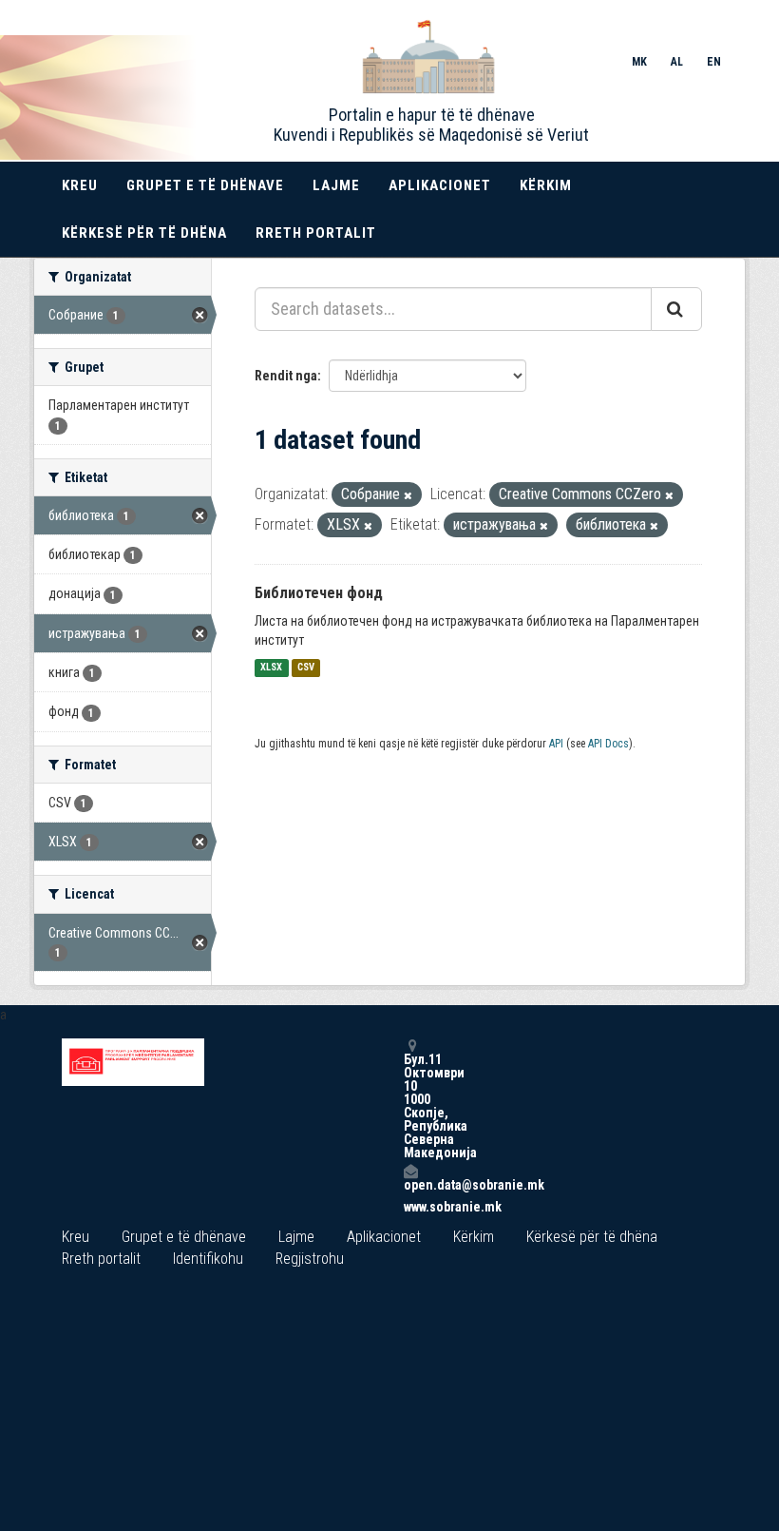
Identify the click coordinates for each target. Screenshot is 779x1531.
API (556, 743)
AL (677, 61)
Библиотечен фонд (319, 593)
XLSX (271, 668)
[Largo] (408, 496)
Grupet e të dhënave (205, 185)
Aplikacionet (440, 185)
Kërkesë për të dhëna (144, 233)
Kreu (80, 185)
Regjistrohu (310, 1259)
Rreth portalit (316, 233)
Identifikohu (208, 1259)
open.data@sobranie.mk (410, 1184)
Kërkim (546, 185)
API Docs (608, 743)
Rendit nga (286, 375)
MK (639, 61)
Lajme (336, 185)
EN (714, 61)
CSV (305, 668)
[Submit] (676, 309)
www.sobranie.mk (410, 1206)
